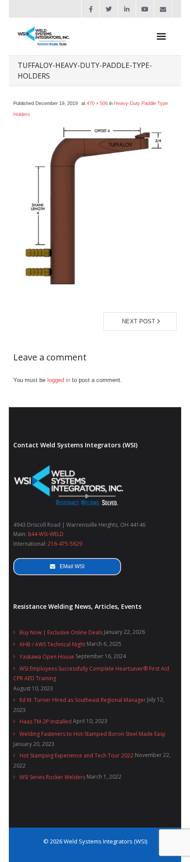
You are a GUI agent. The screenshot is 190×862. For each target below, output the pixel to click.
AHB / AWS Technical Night (52, 644)
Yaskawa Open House (46, 656)
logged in (58, 380)
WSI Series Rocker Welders (52, 777)
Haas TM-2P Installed (45, 721)
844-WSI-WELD (46, 534)
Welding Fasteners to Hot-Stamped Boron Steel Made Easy (92, 734)
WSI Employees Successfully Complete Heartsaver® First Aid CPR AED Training (91, 673)
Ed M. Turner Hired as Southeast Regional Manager (82, 700)
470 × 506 (97, 103)
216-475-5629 (65, 543)
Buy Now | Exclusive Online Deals (61, 632)
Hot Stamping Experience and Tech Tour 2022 (76, 755)
